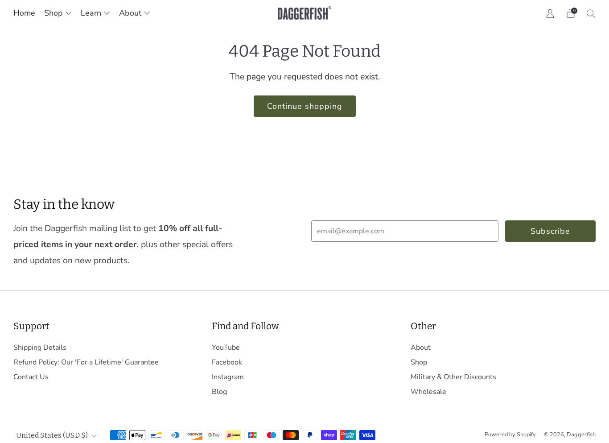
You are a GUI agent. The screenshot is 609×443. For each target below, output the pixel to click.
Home (24, 13)
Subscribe (550, 231)
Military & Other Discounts (453, 377)
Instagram (228, 377)
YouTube (226, 347)
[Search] (591, 13)
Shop (53, 13)
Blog (219, 392)
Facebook (227, 362)
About (130, 13)
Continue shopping (304, 106)
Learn (91, 13)
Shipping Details (39, 347)
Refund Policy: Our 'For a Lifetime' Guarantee (86, 362)
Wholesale (428, 392)
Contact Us (31, 377)
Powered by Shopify (510, 435)
